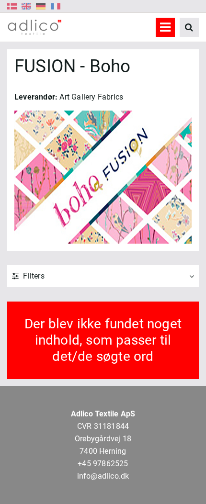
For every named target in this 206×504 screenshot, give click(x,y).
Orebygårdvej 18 (103, 438)
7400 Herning (103, 451)
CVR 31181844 (103, 426)
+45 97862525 (103, 463)
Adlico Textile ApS (103, 413)
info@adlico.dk (103, 476)
